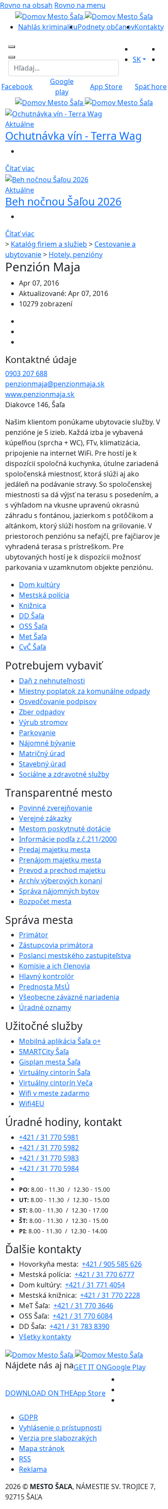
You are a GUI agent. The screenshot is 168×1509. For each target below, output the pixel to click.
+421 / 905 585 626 (112, 1264)
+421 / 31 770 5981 (49, 1137)
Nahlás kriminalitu (48, 27)
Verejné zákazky (45, 818)
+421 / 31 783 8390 (79, 1326)
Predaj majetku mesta (54, 849)
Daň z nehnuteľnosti (52, 680)
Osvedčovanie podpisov (57, 701)
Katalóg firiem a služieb (49, 244)
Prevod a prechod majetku (62, 870)
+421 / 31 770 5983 (49, 1158)
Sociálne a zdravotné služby (64, 774)
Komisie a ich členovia (54, 966)
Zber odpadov (42, 712)
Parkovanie (37, 732)
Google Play (110, 1367)
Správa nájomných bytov (59, 891)
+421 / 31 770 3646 (83, 1305)
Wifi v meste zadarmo (54, 1093)
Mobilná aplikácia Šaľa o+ (60, 1041)
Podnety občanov (106, 27)
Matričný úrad (42, 753)
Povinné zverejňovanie (55, 808)
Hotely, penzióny (76, 254)
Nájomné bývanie (47, 743)
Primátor (33, 935)
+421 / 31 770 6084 (82, 1316)
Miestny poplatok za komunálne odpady (84, 691)
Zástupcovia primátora (56, 945)
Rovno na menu (80, 5)
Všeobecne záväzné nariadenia (69, 997)
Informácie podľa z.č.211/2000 (68, 839)
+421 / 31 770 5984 (49, 1168)
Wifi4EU (31, 1103)
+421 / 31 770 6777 (104, 1274)
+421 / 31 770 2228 (110, 1295)
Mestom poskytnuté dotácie (65, 828)
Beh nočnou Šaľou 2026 (63, 201)
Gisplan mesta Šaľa (50, 1062)
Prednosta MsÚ (44, 986)
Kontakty (149, 27)
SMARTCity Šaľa (44, 1051)
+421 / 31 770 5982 (49, 1147)
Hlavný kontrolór (46, 976)
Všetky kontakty (45, 1337)
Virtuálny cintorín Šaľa (54, 1072)
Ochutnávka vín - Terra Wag (73, 136)
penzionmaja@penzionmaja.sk (55, 384)
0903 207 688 (26, 373)
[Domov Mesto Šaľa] (84, 102)
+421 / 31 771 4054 (95, 1285)
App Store (55, 1393)
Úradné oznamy (45, 1007)
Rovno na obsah (26, 5)
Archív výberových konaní (60, 880)
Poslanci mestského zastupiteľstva (75, 955)
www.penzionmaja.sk (40, 394)
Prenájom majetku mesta (60, 860)
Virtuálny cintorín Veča (56, 1083)
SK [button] (137, 59)
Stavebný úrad (42, 764)
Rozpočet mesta (45, 901)
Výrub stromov (43, 722)
